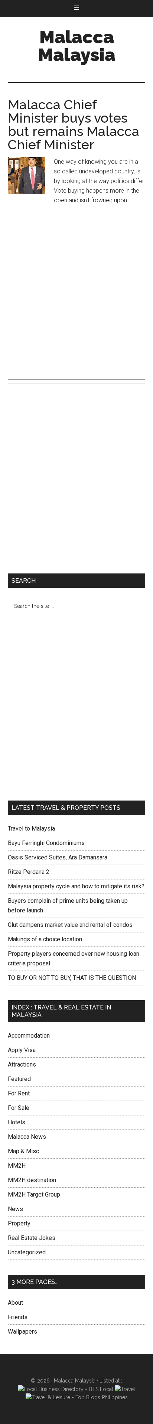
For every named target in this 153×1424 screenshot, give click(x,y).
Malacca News (27, 1136)
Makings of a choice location (45, 939)
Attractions (22, 1064)
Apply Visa (22, 1050)
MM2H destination (32, 1180)
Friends (17, 1317)
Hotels (16, 1122)
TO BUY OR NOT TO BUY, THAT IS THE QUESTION (72, 977)
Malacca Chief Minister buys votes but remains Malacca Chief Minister (73, 124)
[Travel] (125, 1389)
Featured (19, 1078)
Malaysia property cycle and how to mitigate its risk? (76, 886)
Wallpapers (22, 1331)
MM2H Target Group (34, 1194)
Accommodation (29, 1035)
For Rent (19, 1093)
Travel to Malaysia (31, 828)
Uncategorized (27, 1252)
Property (19, 1223)
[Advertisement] (76, 291)
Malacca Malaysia (76, 46)
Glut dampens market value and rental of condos (70, 924)
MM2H (17, 1165)
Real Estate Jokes (31, 1237)
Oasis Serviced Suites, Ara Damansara (57, 857)
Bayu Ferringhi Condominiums (46, 842)
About (15, 1302)
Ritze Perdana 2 (28, 871)
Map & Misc (23, 1151)
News (15, 1208)
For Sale (18, 1107)
